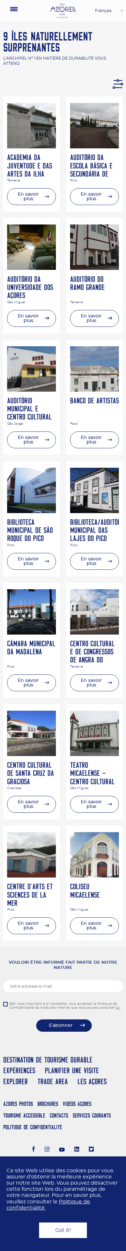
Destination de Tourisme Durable (47, 1060)
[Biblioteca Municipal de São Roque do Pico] (31, 511)
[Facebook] (33, 1150)
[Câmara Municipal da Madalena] (31, 633)
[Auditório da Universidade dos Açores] (31, 268)
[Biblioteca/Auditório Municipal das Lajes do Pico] (94, 511)
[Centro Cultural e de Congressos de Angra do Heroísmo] (94, 633)
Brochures (47, 1104)
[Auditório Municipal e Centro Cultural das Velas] (31, 390)
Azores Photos (18, 1104)
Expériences (19, 1070)
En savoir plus (28, 196)
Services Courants (92, 1115)
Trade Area (52, 1081)
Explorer (15, 1081)
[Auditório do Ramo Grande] (94, 268)
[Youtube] (62, 1150)
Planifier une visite (72, 1070)
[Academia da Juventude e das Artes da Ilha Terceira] (31, 146)
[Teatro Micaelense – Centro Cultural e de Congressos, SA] (94, 754)
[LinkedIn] (76, 1150)
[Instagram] (47, 1150)
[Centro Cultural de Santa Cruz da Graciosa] (31, 754)
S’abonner (61, 1025)
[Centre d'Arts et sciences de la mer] (31, 875)
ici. (118, 1007)
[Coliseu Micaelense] (94, 875)
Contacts (59, 1115)
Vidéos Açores (77, 1104)
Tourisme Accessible (24, 1115)
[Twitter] (91, 1150)
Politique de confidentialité (32, 1127)
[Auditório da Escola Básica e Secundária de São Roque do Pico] (94, 146)
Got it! (63, 1230)
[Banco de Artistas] (94, 390)
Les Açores (92, 1081)
